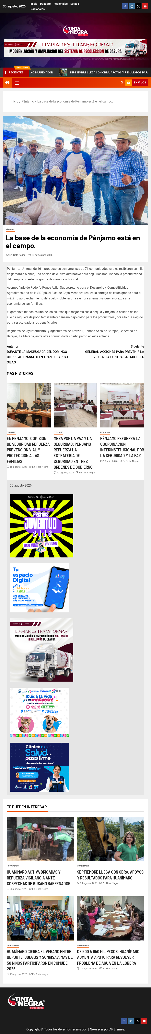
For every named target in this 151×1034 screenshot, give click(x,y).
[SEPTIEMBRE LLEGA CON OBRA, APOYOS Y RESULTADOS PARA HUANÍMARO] (110, 839)
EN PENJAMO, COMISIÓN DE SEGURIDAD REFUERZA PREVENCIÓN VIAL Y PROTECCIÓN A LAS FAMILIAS (28, 450)
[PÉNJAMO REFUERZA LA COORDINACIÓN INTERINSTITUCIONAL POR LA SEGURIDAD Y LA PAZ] (122, 405)
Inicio (33, 3)
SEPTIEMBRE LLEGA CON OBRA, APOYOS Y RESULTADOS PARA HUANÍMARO (90, 72)
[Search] (122, 82)
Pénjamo (10, 229)
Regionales (60, 3)
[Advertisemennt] (75, 48)
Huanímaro (13, 866)
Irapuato (45, 3)
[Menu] (17, 83)
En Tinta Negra (17, 255)
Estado (74, 3)
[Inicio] (7, 83)
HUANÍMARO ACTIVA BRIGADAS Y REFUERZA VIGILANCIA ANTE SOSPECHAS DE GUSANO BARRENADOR (38, 877)
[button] (17, 83)
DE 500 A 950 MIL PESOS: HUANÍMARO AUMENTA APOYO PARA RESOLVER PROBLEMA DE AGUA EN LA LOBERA (108, 957)
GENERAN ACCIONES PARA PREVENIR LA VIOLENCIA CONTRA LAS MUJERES (114, 352)
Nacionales (37, 9)
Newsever (96, 1029)
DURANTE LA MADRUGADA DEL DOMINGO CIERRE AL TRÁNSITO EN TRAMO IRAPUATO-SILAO (39, 354)
